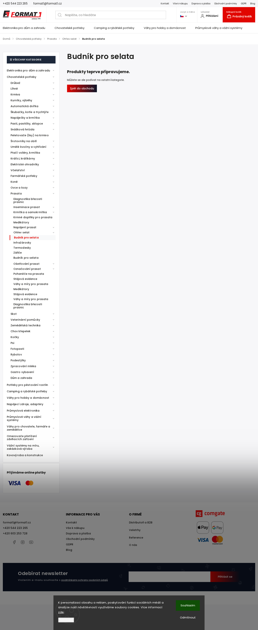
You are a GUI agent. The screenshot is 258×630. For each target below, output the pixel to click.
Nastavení (66, 620)
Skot (14, 314)
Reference (136, 537)
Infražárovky (22, 243)
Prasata (16, 193)
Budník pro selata (26, 237)
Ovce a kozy (19, 188)
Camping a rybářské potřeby (27, 391)
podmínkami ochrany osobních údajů (84, 580)
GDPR (243, 3)
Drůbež (15, 83)
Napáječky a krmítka (25, 118)
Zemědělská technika (25, 325)
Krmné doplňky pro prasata (33, 217)
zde (61, 612)
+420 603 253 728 (15, 533)
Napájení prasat (24, 227)
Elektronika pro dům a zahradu (28, 70)
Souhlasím (188, 605)
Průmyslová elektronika (23, 411)
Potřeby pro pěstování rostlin (27, 385)
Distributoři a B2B (140, 522)
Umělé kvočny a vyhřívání (28, 147)
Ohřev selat (21, 232)
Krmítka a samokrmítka (30, 212)
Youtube (31, 542)
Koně (14, 182)
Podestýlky (18, 360)
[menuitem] (26, 28)
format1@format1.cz (17, 522)
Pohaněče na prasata (28, 274)
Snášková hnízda (23, 129)
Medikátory (21, 222)
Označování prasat (27, 269)
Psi (12, 343)
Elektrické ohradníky (25, 164)
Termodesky (22, 248)
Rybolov (16, 354)
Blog (252, 3)
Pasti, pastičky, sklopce (27, 123)
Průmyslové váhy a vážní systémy (24, 418)
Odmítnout (188, 617)
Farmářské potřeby (24, 176)
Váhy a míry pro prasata (30, 284)
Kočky (15, 337)
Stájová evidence (25, 279)
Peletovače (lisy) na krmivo (30, 135)
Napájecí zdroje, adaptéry (25, 404)
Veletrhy (135, 530)
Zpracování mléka (23, 366)
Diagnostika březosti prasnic (27, 200)
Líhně (14, 89)
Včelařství (18, 170)
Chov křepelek (20, 331)
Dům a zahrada (21, 378)
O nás (133, 545)
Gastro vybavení (22, 372)
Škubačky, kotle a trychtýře (30, 112)
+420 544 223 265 (15, 528)
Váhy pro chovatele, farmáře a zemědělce (28, 428)
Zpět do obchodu (82, 88)
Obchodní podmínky (225, 3)
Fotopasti (17, 349)
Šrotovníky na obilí (24, 141)
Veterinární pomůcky (25, 320)
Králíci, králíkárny (23, 158)
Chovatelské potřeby (21, 77)
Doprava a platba (201, 3)
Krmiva (15, 94)
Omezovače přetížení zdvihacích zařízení (22, 437)
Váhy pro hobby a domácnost (28, 398)
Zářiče (17, 253)
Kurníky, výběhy (21, 100)
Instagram (22, 542)
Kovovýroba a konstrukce (25, 455)
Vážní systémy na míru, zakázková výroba (23, 447)
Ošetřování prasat (26, 264)
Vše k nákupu (180, 3)
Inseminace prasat (26, 207)
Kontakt (165, 3)
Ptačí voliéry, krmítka (25, 153)
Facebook (14, 542)
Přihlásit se (225, 577)
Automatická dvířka (24, 106)
